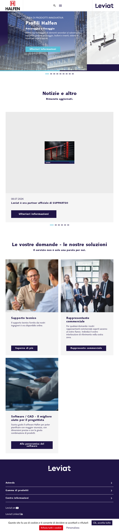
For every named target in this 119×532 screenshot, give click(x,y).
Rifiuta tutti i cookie (51, 528)
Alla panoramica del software (32, 445)
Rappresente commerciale (86, 348)
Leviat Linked (13, 514)
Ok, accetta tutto (102, 523)
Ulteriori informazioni (43, 49)
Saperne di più (24, 348)
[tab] (47, 73)
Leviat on (10, 508)
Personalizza (72, 528)
